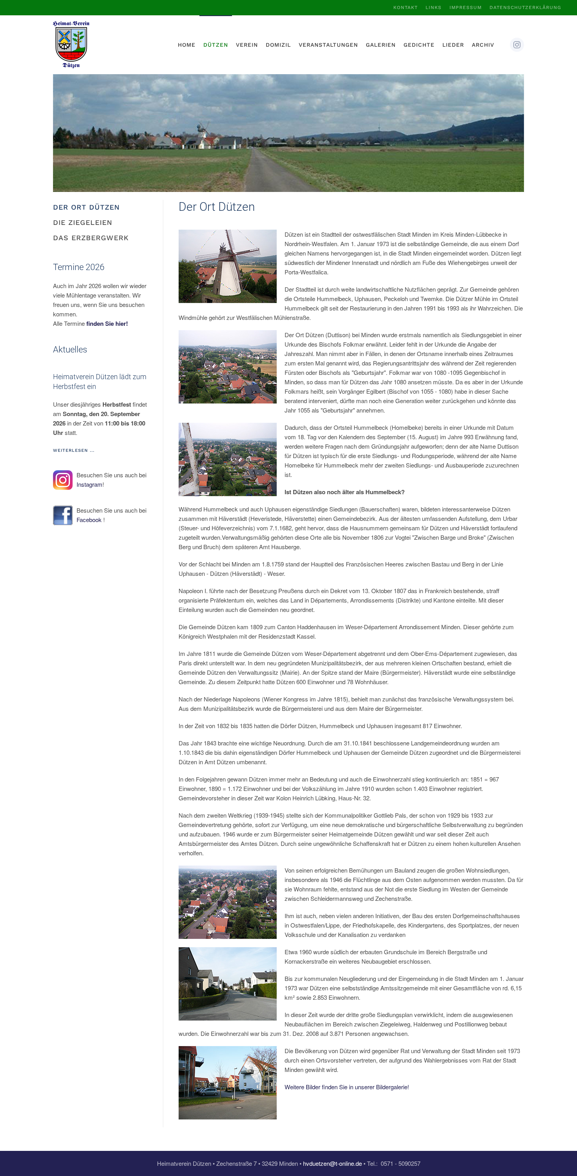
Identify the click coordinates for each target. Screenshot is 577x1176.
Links (433, 7)
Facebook (89, 519)
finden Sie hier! (107, 323)
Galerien (381, 45)
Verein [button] (247, 45)
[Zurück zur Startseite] (71, 44)
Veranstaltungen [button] (328, 45)
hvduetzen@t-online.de (332, 1163)
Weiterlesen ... (74, 450)
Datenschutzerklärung (525, 7)
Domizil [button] (278, 45)
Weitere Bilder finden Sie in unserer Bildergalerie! (347, 1087)
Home (186, 45)
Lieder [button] (453, 45)
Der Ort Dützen (86, 207)
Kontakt (405, 7)
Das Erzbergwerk (91, 238)
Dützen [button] (215, 45)
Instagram (89, 484)
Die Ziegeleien (82, 222)
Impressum (465, 7)
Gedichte (419, 45)
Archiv (483, 45)
